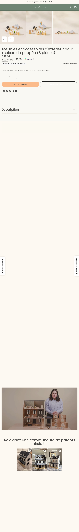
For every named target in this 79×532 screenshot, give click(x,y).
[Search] (71, 7)
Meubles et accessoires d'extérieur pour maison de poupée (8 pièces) (37, 51)
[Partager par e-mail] (15, 91)
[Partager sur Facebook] (3, 91)
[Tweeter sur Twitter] (6, 91)
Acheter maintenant (58, 84)
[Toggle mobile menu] (16, 7)
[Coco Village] (39, 7)
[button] (75, 7)
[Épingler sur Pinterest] (9, 91)
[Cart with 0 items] (75, 7)
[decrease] (4, 76)
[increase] (14, 76)
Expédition (5, 61)
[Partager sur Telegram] (12, 91)
